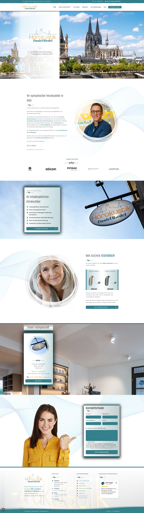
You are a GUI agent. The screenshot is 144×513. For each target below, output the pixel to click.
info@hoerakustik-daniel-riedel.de (40, 373)
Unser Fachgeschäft (84, 480)
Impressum (82, 493)
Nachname (105, 414)
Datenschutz (82, 490)
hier (113, 448)
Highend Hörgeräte (108, 263)
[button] (118, 489)
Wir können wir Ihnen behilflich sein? (96, 428)
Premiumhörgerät (45, 125)
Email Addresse (90, 420)
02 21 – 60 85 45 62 (39, 371)
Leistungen (82, 483)
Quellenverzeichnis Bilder (85, 488)
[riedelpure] (30, 5)
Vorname (89, 414)
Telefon (104, 420)
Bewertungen (82, 485)
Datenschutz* (91, 442)
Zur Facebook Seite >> (60, 500)
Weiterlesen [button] (104, 495)
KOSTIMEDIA (117, 511)
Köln (40, 368)
